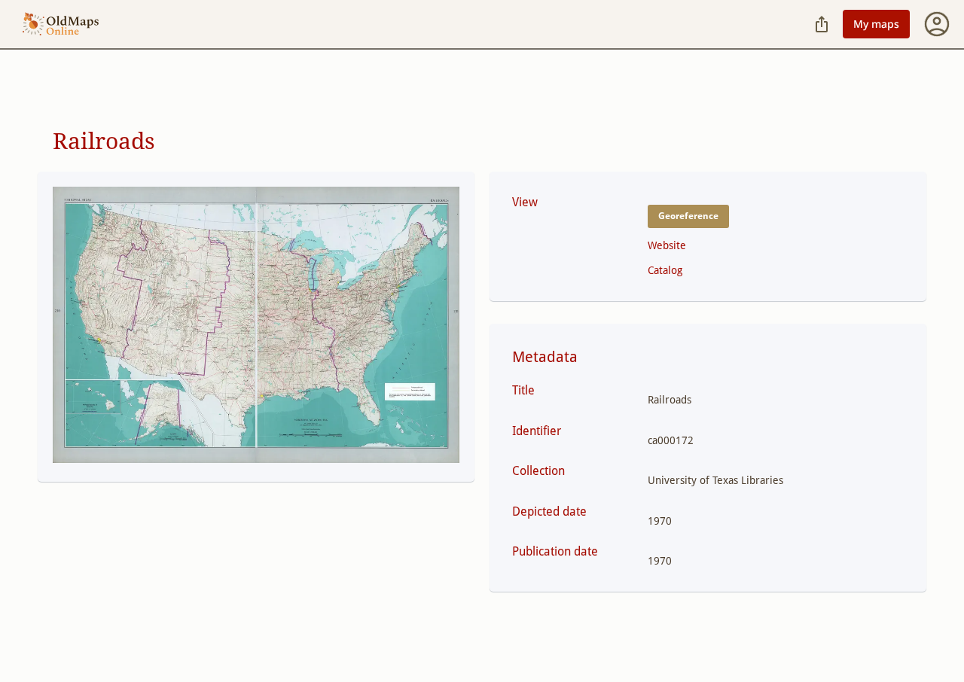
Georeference (688, 216)
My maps (876, 24)
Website (667, 245)
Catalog (665, 270)
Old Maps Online (60, 24)
